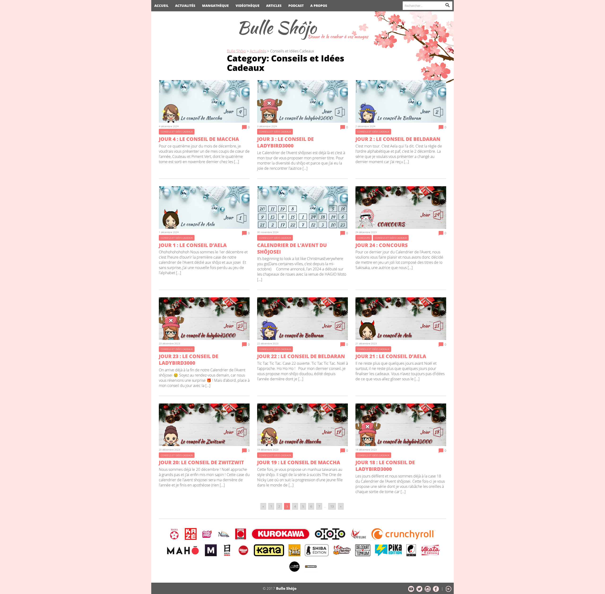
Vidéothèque (247, 5)
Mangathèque (215, 5)
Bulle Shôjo (276, 27)
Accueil (161, 5)
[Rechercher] (447, 5)
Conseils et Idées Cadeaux (292, 51)
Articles (273, 5)
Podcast (296, 5)
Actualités (185, 5)
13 (332, 506)
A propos (318, 5)
